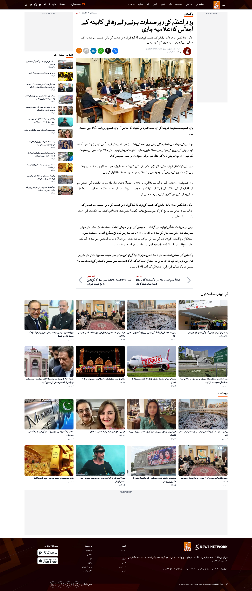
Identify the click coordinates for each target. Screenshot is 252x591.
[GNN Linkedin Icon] (31, 4)
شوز (91, 558)
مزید (132, 4)
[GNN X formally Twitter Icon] (40, 4)
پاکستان (84, 13)
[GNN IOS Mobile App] (47, 560)
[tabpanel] (48, 127)
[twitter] (108, 51)
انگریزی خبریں (87, 571)
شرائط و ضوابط (190, 568)
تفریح (124, 558)
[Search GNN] (25, 4)
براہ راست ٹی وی (87, 566)
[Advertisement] (212, 58)
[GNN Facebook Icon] (45, 4)
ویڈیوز (90, 562)
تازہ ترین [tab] (69, 55)
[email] (86, 51)
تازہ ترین (89, 554)
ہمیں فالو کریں (86, 584)
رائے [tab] (55, 55)
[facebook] (115, 51)
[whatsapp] (101, 51)
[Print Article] (79, 51)
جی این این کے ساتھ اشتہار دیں (172, 568)
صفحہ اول (93, 13)
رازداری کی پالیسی (203, 568)
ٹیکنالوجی (122, 566)
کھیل (124, 562)
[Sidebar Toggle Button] (225, 4)
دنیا (125, 554)
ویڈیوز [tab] (61, 55)
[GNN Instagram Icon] (35, 4)
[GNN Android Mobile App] (47, 552)
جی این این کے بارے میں (220, 568)
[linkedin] (93, 51)
